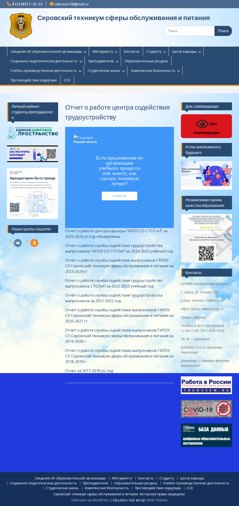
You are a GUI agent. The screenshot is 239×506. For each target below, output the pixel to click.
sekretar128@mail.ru (71, 4)
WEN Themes (157, 500)
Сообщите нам (119, 195)
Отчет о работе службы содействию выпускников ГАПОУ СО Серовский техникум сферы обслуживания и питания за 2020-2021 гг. (119, 315)
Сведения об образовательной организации (46, 51)
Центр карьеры (184, 51)
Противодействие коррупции (34, 80)
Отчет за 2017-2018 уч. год (89, 370)
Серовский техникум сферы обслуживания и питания (123, 18)
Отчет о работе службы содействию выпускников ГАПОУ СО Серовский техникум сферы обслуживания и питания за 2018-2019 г (119, 356)
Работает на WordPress (90, 500)
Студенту (154, 51)
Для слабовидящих (206, 128)
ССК (67, 80)
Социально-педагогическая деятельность (44, 61)
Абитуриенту (102, 51)
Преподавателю (101, 61)
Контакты (131, 51)
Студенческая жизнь (104, 70)
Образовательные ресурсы (146, 61)
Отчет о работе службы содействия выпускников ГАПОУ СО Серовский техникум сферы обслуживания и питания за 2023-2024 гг (119, 266)
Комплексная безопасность (153, 70)
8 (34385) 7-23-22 (27, 4)
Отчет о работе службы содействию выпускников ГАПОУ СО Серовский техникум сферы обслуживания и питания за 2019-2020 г (119, 336)
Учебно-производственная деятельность (44, 70)
